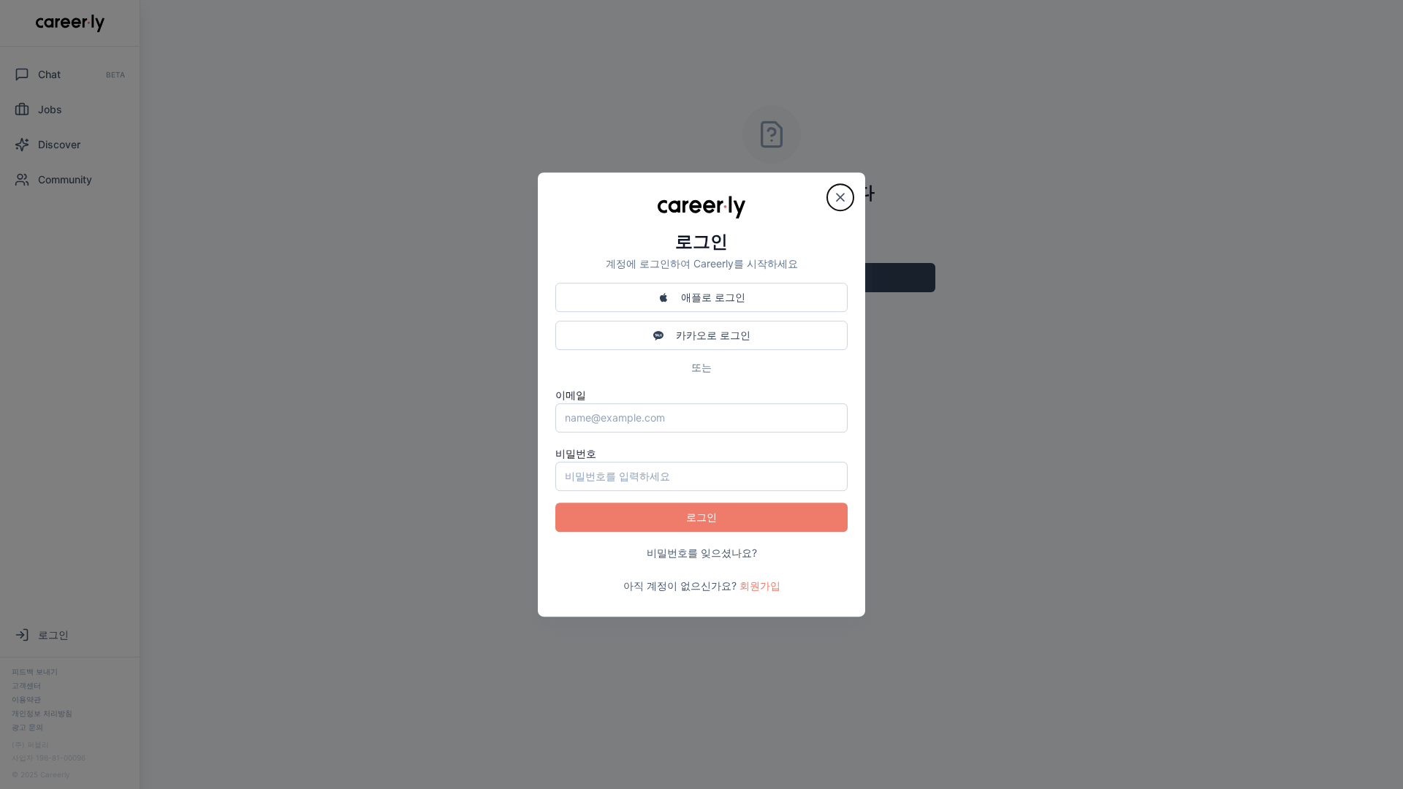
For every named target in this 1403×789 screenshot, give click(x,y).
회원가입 (759, 585)
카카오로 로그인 (713, 335)
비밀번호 (575, 453)
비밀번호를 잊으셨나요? (702, 552)
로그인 (701, 517)
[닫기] (840, 197)
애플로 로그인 (713, 297)
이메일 (570, 395)
